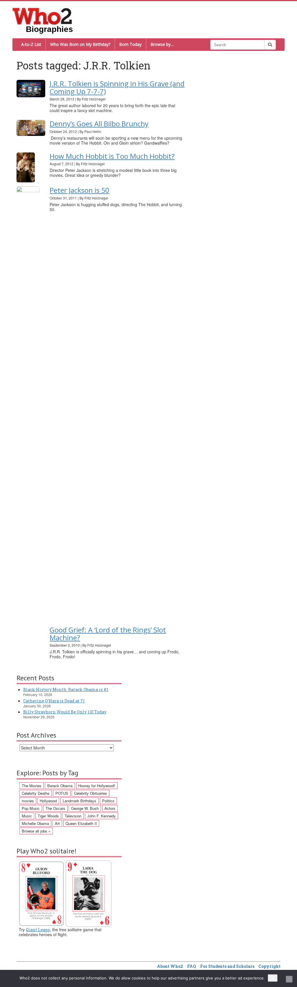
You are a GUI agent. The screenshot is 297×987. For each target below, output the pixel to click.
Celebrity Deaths (36, 793)
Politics (108, 800)
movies (28, 800)
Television (73, 816)
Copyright (269, 966)
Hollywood (48, 800)
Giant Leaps (38, 929)
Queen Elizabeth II (81, 823)
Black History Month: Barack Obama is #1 (65, 689)
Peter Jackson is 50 (79, 190)
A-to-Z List (31, 44)
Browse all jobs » (36, 831)
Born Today (130, 44)
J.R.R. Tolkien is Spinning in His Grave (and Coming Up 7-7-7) (117, 87)
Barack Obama (60, 785)
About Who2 (170, 966)
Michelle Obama (35, 823)
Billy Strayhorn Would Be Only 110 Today (64, 712)
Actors (109, 808)
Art (57, 823)
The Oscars (55, 808)
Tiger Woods (48, 816)
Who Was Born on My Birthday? (80, 44)
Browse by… (162, 44)
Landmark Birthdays (79, 800)
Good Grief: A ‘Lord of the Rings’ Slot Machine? (108, 633)
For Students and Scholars (227, 966)
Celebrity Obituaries (90, 793)
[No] (289, 979)
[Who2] (42, 16)
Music (27, 816)
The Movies (31, 785)
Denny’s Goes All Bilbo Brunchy (99, 123)
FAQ (191, 966)
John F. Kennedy (101, 816)
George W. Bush (85, 808)
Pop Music (31, 808)
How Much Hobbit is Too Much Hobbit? (112, 156)
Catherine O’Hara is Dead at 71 (54, 701)
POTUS (61, 793)
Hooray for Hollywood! (96, 785)
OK (272, 978)
